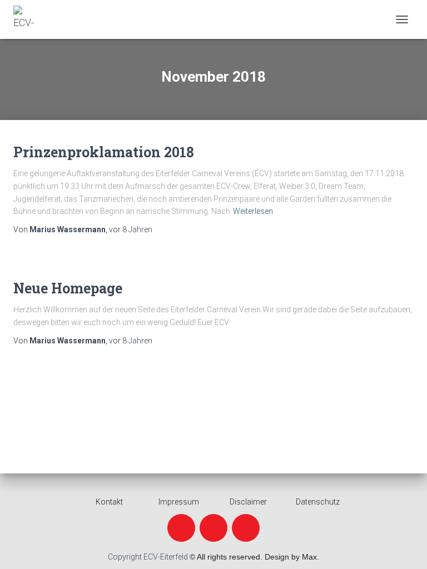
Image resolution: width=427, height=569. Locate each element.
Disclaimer (248, 501)
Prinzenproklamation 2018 (103, 152)
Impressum (178, 501)
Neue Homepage (67, 288)
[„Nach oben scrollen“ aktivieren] (405, 547)
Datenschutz (318, 501)
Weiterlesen (253, 211)
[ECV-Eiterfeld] (31, 19)
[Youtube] (246, 528)
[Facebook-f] (181, 528)
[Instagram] (213, 528)
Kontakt (109, 501)
